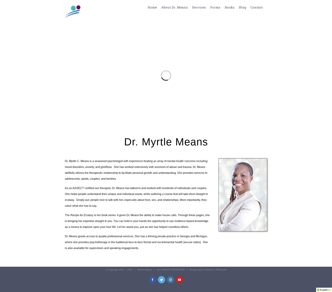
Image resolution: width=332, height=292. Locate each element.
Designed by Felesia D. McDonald (208, 269)
